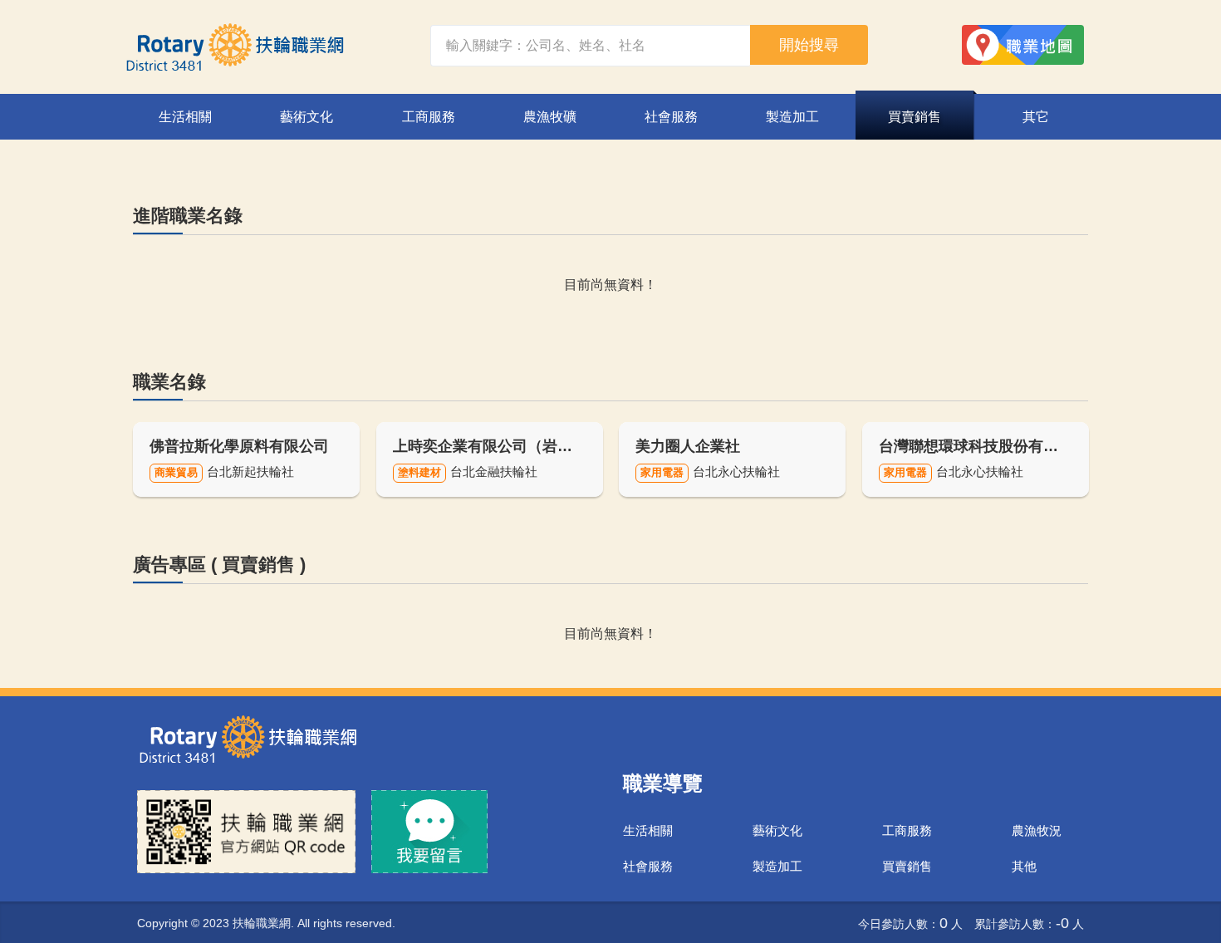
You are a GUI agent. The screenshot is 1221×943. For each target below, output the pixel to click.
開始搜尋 (809, 45)
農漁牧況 (1037, 830)
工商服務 (428, 117)
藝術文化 (306, 117)
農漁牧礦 (549, 117)
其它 (1035, 117)
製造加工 (792, 117)
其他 (1024, 866)
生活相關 (185, 117)
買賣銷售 (914, 117)
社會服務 (671, 117)
